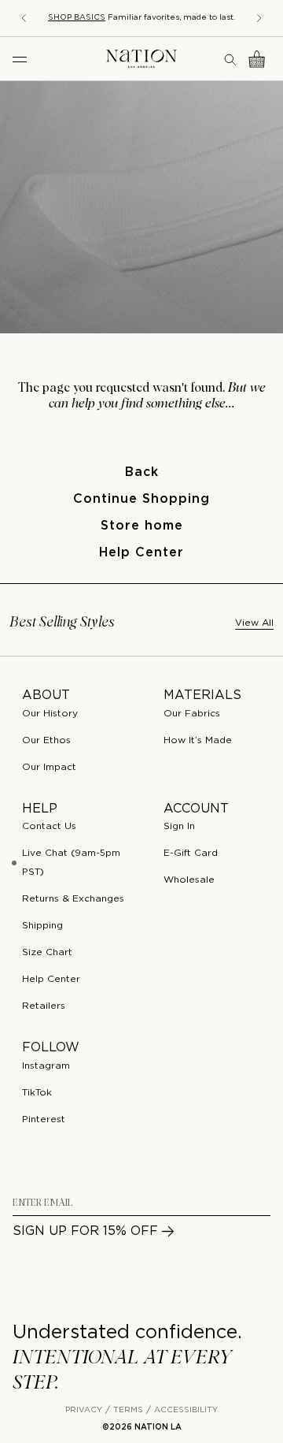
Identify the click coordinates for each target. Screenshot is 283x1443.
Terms (128, 1410)
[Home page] (141, 58)
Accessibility (186, 1410)
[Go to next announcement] (259, 18)
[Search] (231, 59)
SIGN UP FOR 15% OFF (85, 1231)
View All (254, 623)
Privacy (83, 1410)
